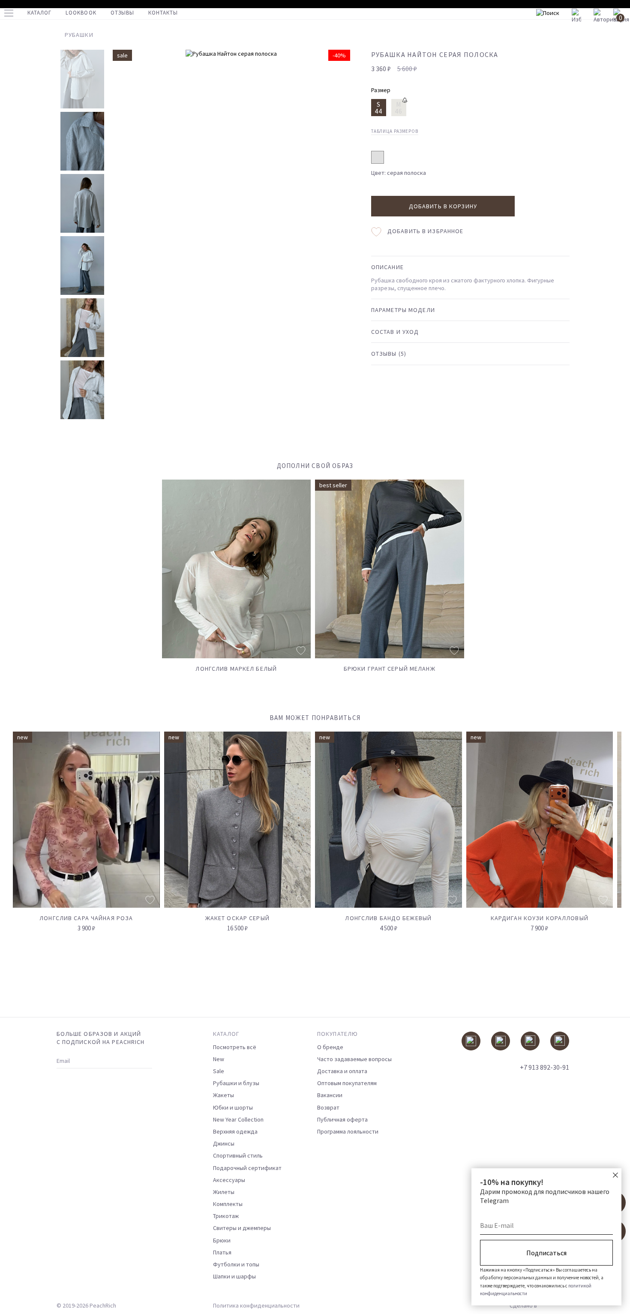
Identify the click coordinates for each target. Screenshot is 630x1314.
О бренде (330, 1047)
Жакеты (223, 1095)
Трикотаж (226, 1216)
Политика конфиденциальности (256, 1305)
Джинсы (223, 1143)
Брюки (222, 1240)
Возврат (328, 1107)
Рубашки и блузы (236, 1083)
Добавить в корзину (443, 206)
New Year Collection (238, 1119)
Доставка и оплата (342, 1071)
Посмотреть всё (234, 1047)
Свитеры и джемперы (242, 1228)
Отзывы (122, 12)
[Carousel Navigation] (598, 722)
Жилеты (223, 1192)
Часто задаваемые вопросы (354, 1059)
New (218, 1059)
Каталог (39, 12)
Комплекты (228, 1204)
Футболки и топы (236, 1264)
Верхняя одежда (235, 1131)
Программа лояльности (347, 1131)
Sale (218, 1071)
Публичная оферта (342, 1119)
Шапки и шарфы (234, 1276)
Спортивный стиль (238, 1155)
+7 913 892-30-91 (544, 1067)
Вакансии (329, 1095)
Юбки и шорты (233, 1107)
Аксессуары (229, 1180)
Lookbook (81, 12)
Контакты (163, 12)
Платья (222, 1252)
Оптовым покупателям (347, 1083)
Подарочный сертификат (247, 1168)
